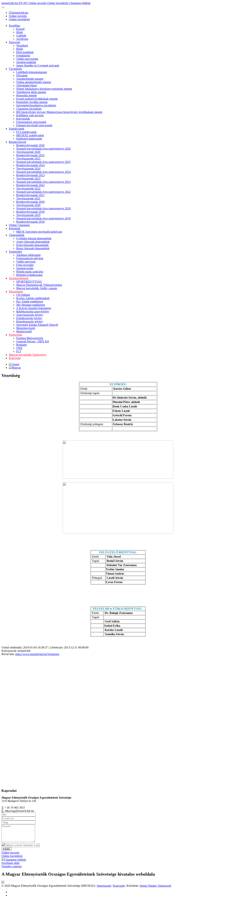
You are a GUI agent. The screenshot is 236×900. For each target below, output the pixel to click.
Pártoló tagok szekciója (29, 271)
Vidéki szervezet (25, 261)
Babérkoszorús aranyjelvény (32, 311)
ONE (19, 348)
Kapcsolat (14, 358)
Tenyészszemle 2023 (28, 178)
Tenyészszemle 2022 (28, 188)
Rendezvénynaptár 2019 (30, 211)
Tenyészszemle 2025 (28, 158)
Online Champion (19, 225)
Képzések (14, 228)
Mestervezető (24, 331)
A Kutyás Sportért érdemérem (33, 308)
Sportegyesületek (26, 62)
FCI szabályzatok (26, 132)
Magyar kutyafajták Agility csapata (36, 288)
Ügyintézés (15, 68)
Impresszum (104, 885)
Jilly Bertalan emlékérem (30, 304)
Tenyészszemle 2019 (28, 215)
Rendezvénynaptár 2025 (30, 155)
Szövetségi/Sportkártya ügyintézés (36, 105)
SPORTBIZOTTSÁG (29, 281)
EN (21, 3)
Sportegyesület (24, 268)
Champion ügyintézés (28, 108)
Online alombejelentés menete (33, 82)
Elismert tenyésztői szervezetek (34, 125)
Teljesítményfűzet (26, 85)
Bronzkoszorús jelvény (29, 321)
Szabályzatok (16, 128)
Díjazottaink (16, 291)
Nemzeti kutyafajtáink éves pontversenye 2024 (43, 171)
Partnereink (15, 334)
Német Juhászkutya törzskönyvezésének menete (44, 88)
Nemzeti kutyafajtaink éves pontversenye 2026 (43, 148)
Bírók (19, 48)
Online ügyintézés (58, 3)
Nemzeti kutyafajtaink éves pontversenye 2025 (43, 161)
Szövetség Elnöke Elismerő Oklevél (37, 324)
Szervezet (14, 42)
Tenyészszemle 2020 (28, 205)
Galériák (21, 35)
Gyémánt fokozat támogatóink (33, 238)
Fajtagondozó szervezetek (31, 122)
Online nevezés (38, 3)
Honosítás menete (26, 95)
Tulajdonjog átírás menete (31, 92)
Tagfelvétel (15, 251)
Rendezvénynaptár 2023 (30, 175)
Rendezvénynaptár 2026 (30, 145)
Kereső (20, 28)
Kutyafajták (23, 118)
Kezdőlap (14, 25)
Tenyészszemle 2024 (28, 168)
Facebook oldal (10, 863)
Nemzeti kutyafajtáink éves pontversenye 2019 (43, 218)
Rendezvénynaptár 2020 (30, 201)
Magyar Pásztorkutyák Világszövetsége (39, 284)
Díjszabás (21, 75)
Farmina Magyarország (29, 338)
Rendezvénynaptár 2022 (30, 185)
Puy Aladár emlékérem (29, 301)
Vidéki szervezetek (27, 58)
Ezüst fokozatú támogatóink (32, 245)
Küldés (6, 849)
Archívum (22, 38)
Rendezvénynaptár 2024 (30, 165)
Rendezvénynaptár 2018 (30, 221)
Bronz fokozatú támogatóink (32, 248)
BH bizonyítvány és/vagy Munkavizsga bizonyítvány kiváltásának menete (59, 112)
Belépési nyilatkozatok (29, 274)
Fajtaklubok (23, 55)
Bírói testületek (25, 52)
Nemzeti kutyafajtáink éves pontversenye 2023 (43, 181)
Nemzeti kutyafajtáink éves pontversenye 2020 (43, 208)
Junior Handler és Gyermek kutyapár (37, 65)
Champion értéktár (80, 3)
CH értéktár (23, 294)
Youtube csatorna (11, 866)
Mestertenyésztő (25, 328)
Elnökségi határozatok (29, 138)
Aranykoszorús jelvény (29, 314)
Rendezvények (17, 142)
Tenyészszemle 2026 (28, 151)
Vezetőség (22, 45)
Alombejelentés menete (29, 78)
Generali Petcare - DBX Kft (32, 341)
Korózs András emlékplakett (32, 298)
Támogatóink (16, 235)
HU (26, 3)
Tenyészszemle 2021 (28, 198)
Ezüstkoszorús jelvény (29, 318)
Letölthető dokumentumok (31, 72)
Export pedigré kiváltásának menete (37, 98)
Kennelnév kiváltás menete (32, 102)
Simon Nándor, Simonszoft (155, 885)
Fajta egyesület (25, 265)
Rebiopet (21, 344)
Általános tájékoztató (28, 255)
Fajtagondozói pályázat (29, 258)
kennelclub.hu (10, 3)
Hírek (19, 32)
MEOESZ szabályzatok (30, 135)
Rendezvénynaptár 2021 (30, 195)
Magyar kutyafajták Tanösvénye (27, 354)
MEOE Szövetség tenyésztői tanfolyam (39, 231)
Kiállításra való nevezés (30, 115)
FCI (18, 351)
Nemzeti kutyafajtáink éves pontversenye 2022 (43, 191)
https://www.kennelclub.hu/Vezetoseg (37, 654)
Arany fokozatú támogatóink (33, 241)
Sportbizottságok (18, 278)
